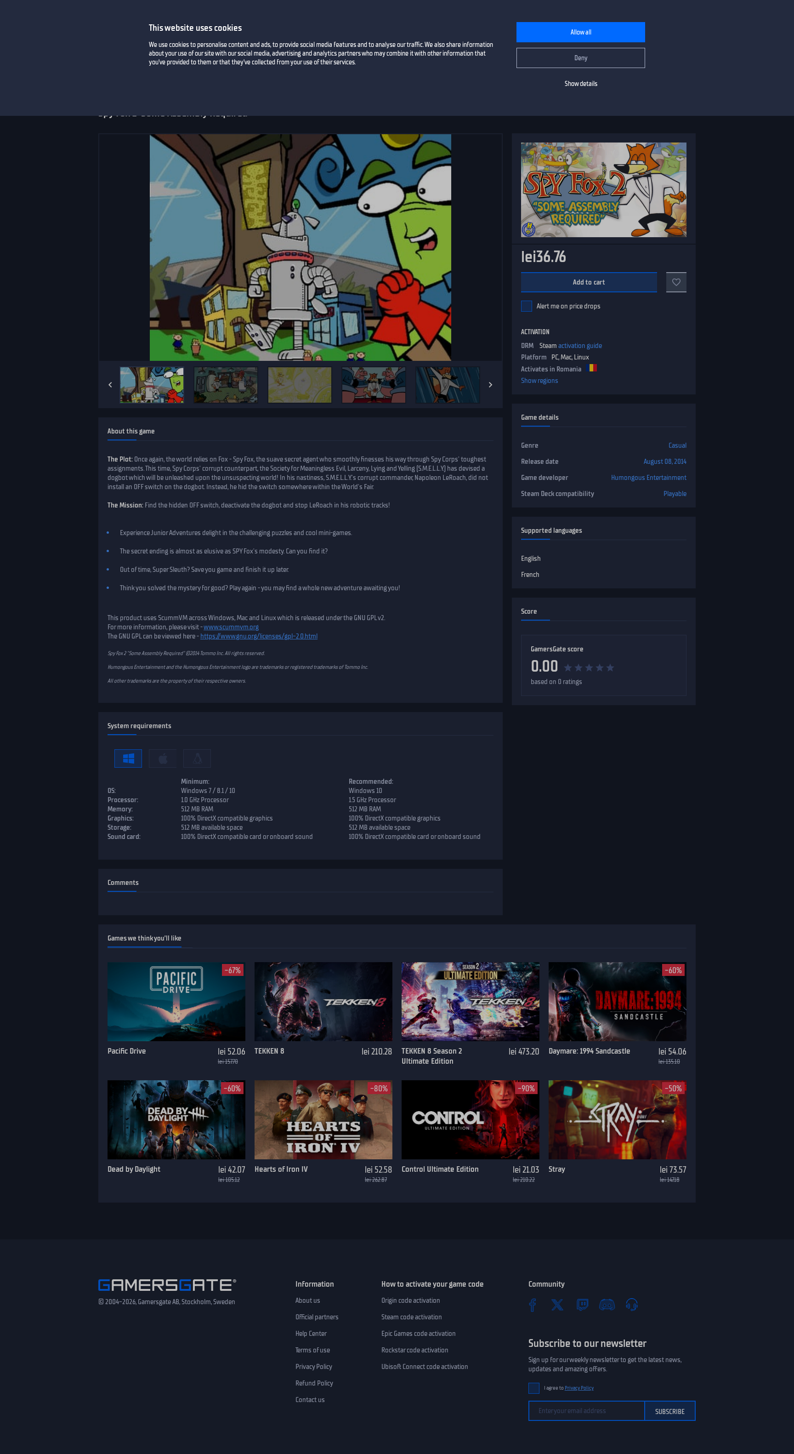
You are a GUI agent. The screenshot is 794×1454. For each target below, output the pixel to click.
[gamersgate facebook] (532, 1304)
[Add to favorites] (676, 282)
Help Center (311, 1333)
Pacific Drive (127, 1051)
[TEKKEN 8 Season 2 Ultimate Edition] (470, 1001)
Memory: (120, 809)
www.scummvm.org (231, 627)
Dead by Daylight (134, 1169)
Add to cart (589, 282)
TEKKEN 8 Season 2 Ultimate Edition (432, 1056)
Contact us (310, 1399)
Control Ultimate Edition (440, 1169)
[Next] (490, 384)
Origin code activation (410, 1300)
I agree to (569, 1388)
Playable (675, 493)
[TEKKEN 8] (323, 1001)
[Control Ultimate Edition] (470, 1119)
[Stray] (617, 1119)
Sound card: (124, 836)
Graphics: (121, 818)
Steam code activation (411, 1317)
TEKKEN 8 (269, 1051)
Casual (677, 445)
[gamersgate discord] (607, 1304)
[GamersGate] (167, 1292)
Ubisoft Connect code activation (424, 1366)
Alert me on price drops (569, 306)
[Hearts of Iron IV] (323, 1119)
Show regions (539, 380)
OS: (112, 790)
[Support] (631, 1304)
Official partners (317, 1317)
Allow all (581, 32)
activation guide (580, 345)
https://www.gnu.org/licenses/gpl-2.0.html (259, 636)
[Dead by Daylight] (176, 1119)
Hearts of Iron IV (281, 1169)
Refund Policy (314, 1383)
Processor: (123, 799)
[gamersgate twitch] (582, 1304)
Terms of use (312, 1350)
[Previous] (110, 384)
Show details (581, 84)
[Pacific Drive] (176, 1001)
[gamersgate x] (557, 1304)
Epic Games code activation (418, 1333)
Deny (581, 58)
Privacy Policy (313, 1366)
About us (307, 1300)
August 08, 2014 (665, 461)
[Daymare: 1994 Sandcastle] (617, 1001)
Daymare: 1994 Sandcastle (589, 1051)
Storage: (119, 827)
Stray (557, 1169)
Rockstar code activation (414, 1350)
